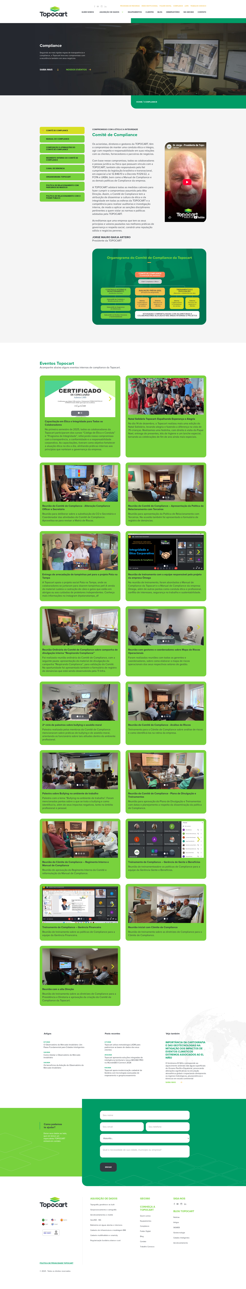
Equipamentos (135, 12)
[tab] (62, 130)
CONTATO (202, 12)
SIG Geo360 (188, 12)
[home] (53, 12)
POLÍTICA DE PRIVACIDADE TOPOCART (56, 1263)
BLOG (159, 12)
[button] (111, 12)
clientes (150, 12)
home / (139, 102)
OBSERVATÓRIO (173, 12)
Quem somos (88, 12)
